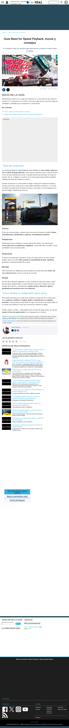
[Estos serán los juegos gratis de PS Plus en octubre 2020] (6, 371)
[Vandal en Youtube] (25, 709)
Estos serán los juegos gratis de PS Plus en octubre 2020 (26, 370)
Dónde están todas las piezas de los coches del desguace (23, 114)
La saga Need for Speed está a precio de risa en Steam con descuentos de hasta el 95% (28, 350)
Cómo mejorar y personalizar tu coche (16, 111)
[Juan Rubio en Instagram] (18, 330)
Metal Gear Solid (15, 1)
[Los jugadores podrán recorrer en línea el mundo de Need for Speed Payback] (6, 398)
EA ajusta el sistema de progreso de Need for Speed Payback (27, 426)
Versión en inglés (34, 721)
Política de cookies (62, 709)
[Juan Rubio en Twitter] (13, 330)
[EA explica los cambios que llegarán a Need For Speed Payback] (6, 420)
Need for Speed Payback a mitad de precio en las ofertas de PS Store (27, 411)
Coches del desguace (9, 321)
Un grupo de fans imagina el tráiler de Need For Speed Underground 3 (28, 390)
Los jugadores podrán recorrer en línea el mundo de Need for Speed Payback (26, 397)
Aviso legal (60, 707)
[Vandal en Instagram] (18, 709)
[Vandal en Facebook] (5, 709)
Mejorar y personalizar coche (11, 316)
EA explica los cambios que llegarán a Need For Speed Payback (28, 419)
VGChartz (37, 717)
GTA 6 (19, 3)
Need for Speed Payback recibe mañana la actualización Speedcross (26, 404)
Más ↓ (32, 2)
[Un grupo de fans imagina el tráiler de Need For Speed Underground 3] (6, 391)
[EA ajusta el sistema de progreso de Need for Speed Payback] (6, 427)
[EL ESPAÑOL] (66, 2)
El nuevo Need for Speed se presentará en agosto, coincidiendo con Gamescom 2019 (26, 381)
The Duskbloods (24, 1)
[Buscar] (61, 2)
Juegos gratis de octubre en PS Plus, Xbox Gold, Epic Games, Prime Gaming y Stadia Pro (28, 361)
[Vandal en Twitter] (12, 709)
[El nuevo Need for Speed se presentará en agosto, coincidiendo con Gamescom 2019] (6, 382)
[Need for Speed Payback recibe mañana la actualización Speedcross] (6, 405)
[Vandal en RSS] (5, 715)
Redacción (38, 707)
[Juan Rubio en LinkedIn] (15, 330)
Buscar (18, 623)
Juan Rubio (43, 89)
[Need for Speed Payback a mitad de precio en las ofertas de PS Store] (6, 412)
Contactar (37, 709)
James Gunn (14, 3)
